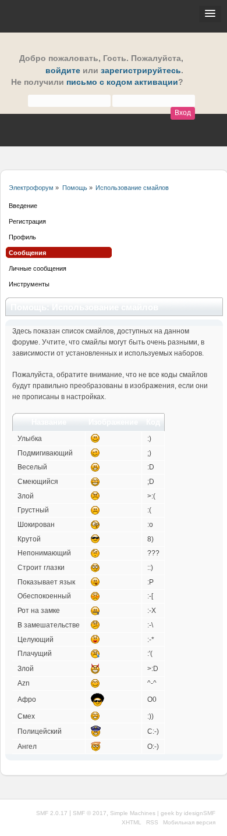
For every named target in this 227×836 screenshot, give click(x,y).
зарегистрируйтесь (141, 70)
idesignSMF (199, 813)
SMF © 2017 (90, 813)
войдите (62, 70)
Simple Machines (132, 813)
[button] (210, 14)
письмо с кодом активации (122, 82)
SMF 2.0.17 (52, 813)
